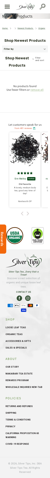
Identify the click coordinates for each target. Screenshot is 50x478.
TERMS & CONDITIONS (18, 419)
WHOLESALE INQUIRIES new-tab (24, 387)
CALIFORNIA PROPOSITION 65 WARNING (22, 435)
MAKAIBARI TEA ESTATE (19, 373)
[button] (7, 7)
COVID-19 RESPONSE (17, 444)
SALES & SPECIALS (16, 347)
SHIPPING (11, 413)
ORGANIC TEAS (14, 334)
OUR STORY (12, 367)
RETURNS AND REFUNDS (19, 406)
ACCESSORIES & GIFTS (18, 341)
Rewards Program (17, 380)
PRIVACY (10, 426)
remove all (36, 90)
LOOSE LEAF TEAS (16, 327)
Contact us (23, 292)
